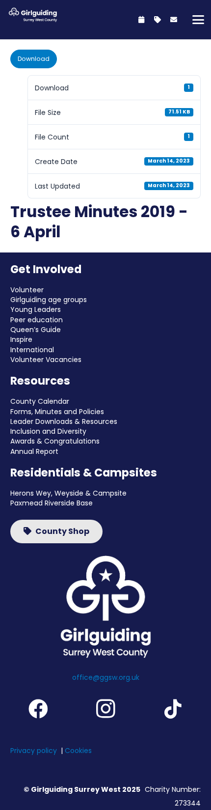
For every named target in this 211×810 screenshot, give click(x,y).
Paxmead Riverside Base (51, 503)
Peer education (36, 320)
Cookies (78, 750)
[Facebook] (38, 708)
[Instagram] (105, 708)
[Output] (32, 14)
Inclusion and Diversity (48, 431)
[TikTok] (173, 708)
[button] (198, 20)
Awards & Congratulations (55, 441)
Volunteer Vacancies (45, 359)
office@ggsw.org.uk (105, 677)
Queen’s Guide (35, 330)
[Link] (141, 20)
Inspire (21, 339)
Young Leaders (35, 309)
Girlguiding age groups (48, 300)
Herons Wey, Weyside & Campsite (68, 493)
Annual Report (34, 451)
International (32, 350)
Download (34, 59)
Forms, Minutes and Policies (57, 412)
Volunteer (27, 290)
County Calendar (39, 401)
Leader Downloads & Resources (63, 421)
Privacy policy (33, 750)
